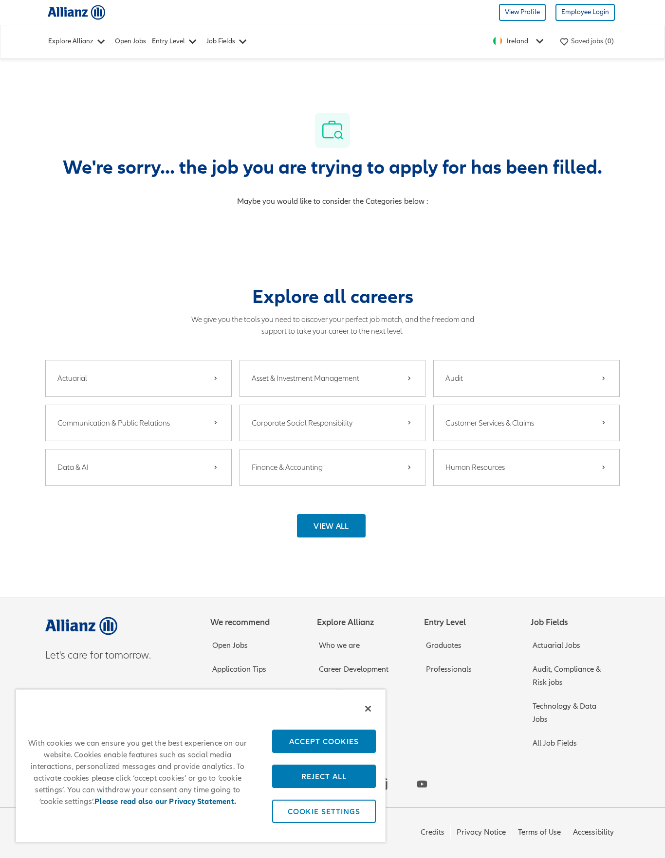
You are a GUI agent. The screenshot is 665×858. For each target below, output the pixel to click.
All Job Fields (555, 743)
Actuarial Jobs (556, 645)
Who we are (339, 645)
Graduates (444, 645)
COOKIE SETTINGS (324, 811)
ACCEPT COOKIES (324, 741)
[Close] (368, 708)
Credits (432, 832)
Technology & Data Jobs (564, 712)
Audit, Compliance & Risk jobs (567, 675)
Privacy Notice (481, 832)
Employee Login (585, 12)
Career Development (353, 669)
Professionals (449, 669)
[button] (331, 525)
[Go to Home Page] (76, 12)
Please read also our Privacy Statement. (165, 801)
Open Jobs (130, 41)
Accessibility (593, 832)
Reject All (324, 776)
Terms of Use (539, 832)
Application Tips (239, 669)
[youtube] (422, 784)
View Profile (522, 12)
